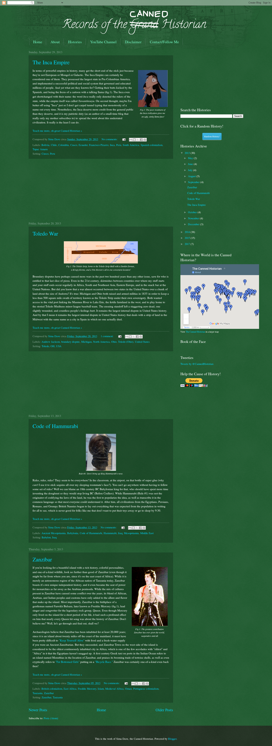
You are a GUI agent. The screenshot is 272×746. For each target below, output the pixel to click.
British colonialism (51, 688)
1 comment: (107, 336)
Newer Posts (38, 709)
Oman (128, 688)
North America (101, 341)
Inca (112, 145)
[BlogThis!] (134, 140)
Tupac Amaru (40, 149)
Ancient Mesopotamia (53, 533)
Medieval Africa (114, 688)
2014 (188, 232)
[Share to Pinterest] (145, 140)
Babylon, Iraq (49, 537)
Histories (75, 41)
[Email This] (131, 140)
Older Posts (164, 709)
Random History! (212, 136)
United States (142, 341)
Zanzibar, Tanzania (52, 697)
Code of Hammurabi (55, 426)
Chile (54, 145)
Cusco (73, 145)
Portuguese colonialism (146, 688)
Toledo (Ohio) (125, 341)
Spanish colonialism (151, 145)
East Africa (70, 688)
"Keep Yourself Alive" (71, 640)
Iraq (120, 533)
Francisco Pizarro (98, 145)
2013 (188, 153)
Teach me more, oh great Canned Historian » (57, 130)
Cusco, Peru (48, 153)
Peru (118, 145)
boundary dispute (70, 341)
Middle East (147, 533)
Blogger (172, 738)
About (55, 41)
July (190, 170)
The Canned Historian (195, 331)
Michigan (86, 341)
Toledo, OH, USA (51, 346)
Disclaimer (133, 41)
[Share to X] (138, 140)
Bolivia (45, 145)
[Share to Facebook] (141, 140)
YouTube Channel (103, 41)
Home (37, 41)
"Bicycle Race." (104, 662)
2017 (188, 244)
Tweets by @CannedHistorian (196, 364)
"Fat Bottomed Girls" (68, 662)
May (191, 158)
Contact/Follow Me (164, 41)
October (193, 212)
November (194, 218)
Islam (101, 688)
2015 (188, 238)
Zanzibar (42, 559)
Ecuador (83, 145)
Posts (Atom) (51, 718)
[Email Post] (123, 139)
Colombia (63, 145)
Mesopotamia (131, 533)
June (191, 164)
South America (131, 145)
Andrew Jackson (50, 341)
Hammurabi (110, 533)
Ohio (114, 341)
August (192, 176)
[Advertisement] (101, 190)
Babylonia (72, 533)
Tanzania (38, 693)
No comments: (110, 139)
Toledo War (45, 233)
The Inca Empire (51, 62)
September (194, 182)
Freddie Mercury (87, 688)
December (194, 224)
